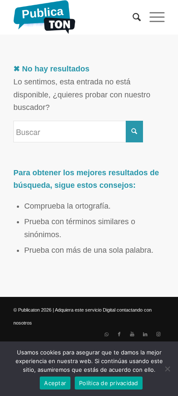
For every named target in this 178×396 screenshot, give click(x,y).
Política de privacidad (108, 383)
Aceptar (55, 383)
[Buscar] (132, 17)
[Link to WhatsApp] (106, 334)
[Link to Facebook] (119, 334)
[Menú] (153, 17)
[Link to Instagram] (158, 334)
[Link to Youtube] (132, 334)
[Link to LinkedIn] (145, 334)
